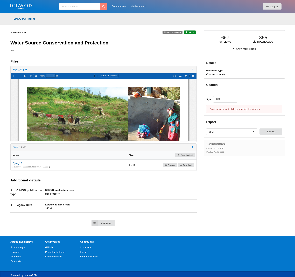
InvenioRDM (30, 275)
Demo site (15, 261)
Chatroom (85, 247)
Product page (17, 247)
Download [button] (187, 165)
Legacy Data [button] (24, 205)
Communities (119, 6)
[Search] (103, 6)
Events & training (89, 256)
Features (15, 252)
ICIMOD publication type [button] (26, 192)
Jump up (106, 223)
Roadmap (15, 256)
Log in (274, 6)
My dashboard (138, 6)
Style (209, 99)
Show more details (246, 48)
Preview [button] (171, 165)
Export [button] (271, 131)
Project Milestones (55, 252)
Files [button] (19, 147)
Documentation (53, 256)
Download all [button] (186, 155)
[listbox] (225, 99)
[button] (103, 69)
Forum (83, 252)
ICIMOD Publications (24, 18)
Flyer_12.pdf (19, 163)
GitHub (49, 247)
